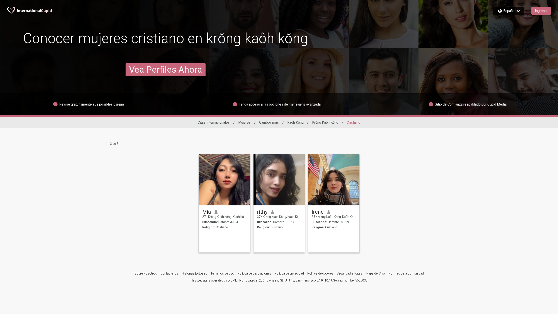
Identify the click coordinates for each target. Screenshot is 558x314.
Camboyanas (269, 122)
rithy (262, 212)
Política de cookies (320, 273)
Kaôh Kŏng (295, 122)
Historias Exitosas (194, 273)
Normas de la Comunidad (406, 273)
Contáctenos (169, 273)
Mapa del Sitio (375, 273)
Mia (206, 212)
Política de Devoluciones (254, 273)
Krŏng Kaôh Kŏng (325, 122)
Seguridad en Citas (349, 273)
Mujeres (244, 122)
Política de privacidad (289, 273)
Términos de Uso (222, 273)
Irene (318, 212)
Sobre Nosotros (145, 273)
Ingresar (541, 11)
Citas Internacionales (214, 122)
